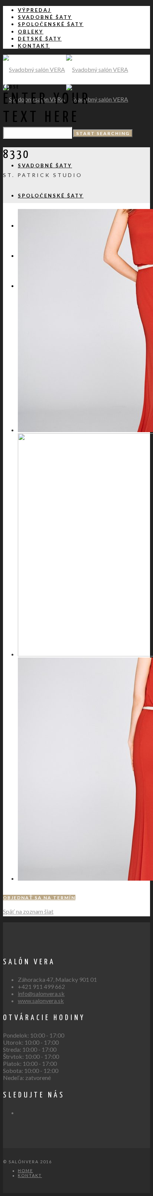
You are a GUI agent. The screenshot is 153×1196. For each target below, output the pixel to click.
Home (25, 1170)
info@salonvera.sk (41, 993)
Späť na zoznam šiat (28, 911)
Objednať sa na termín (39, 897)
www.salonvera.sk (41, 1000)
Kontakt (30, 1175)
